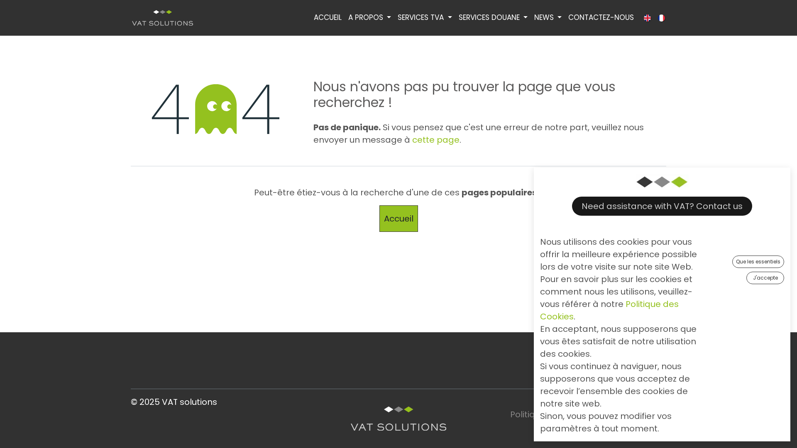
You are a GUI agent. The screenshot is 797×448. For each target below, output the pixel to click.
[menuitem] (327, 18)
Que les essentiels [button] (758, 261)
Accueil (398, 218)
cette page (436, 140)
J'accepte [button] (765, 277)
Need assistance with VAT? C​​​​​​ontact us (662, 206)
